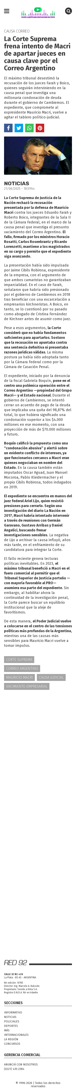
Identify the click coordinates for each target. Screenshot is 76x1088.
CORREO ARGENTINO (22, 668)
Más (7, 1030)
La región (11, 1039)
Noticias (10, 1017)
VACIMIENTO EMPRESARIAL (26, 686)
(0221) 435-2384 (14, 1069)
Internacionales (16, 1035)
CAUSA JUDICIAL (51, 677)
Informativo (13, 1012)
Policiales (11, 1021)
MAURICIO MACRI (19, 677)
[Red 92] (38, 11)
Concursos (12, 1044)
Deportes (11, 1026)
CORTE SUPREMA (19, 659)
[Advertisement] (38, 734)
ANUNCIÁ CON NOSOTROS (21, 1064)
